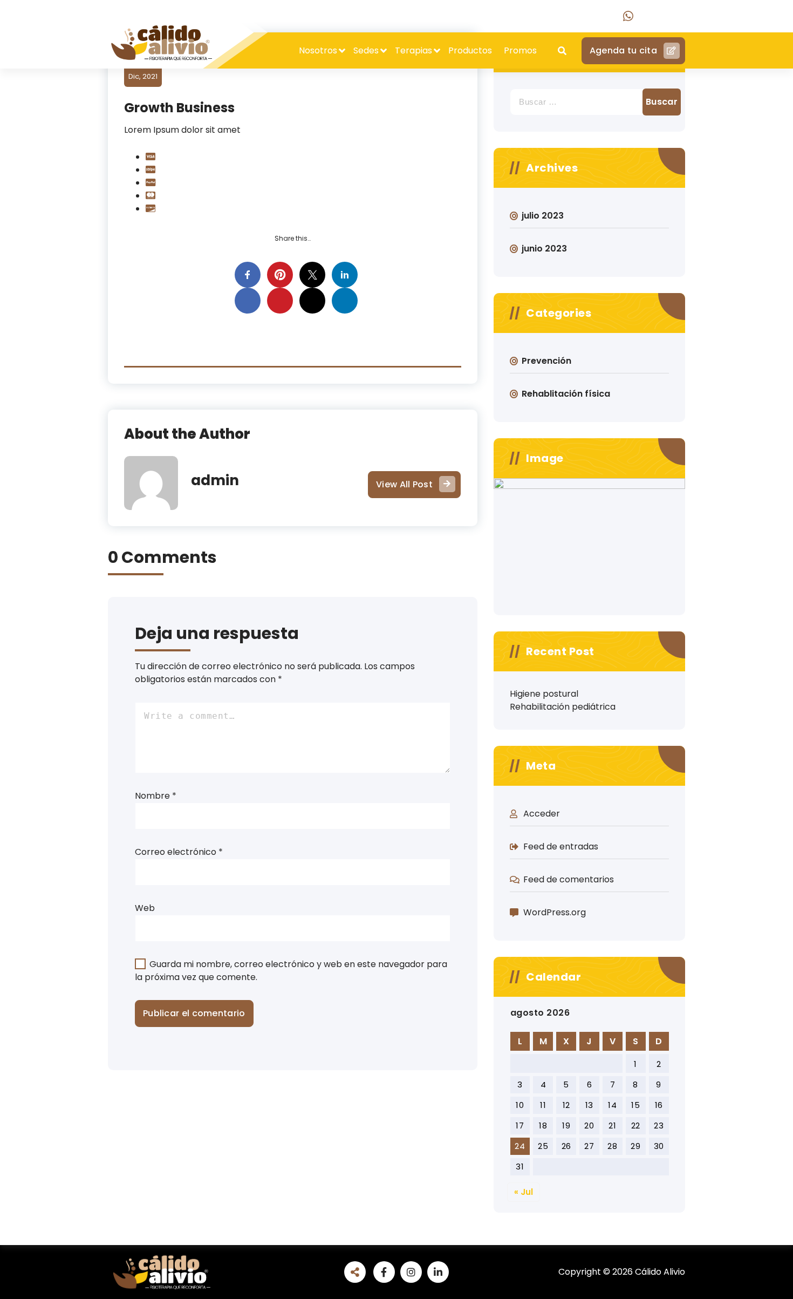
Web (145, 908)
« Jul (523, 1192)
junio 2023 (544, 248)
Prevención (546, 361)
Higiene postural (544, 694)
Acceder (541, 813)
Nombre (155, 796)
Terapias (413, 50)
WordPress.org (554, 912)
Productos (470, 50)
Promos (520, 50)
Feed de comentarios (568, 879)
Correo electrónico (179, 852)
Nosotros (318, 50)
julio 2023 (543, 215)
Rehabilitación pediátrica (563, 706)
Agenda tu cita (623, 50)
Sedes (366, 50)
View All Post (404, 484)
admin (215, 480)
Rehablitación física (566, 393)
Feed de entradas (560, 846)
